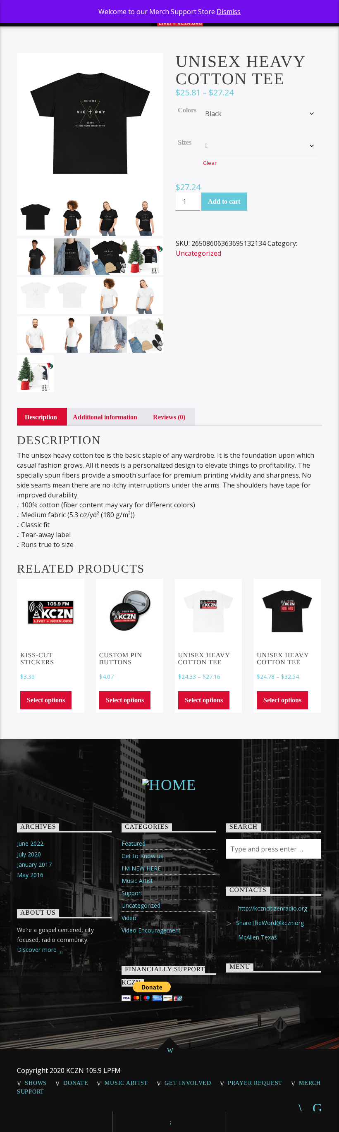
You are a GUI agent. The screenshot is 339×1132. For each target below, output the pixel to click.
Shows (36, 1083)
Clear (210, 162)
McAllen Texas (257, 937)
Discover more (37, 950)
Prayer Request (255, 1083)
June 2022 (30, 843)
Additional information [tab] (105, 417)
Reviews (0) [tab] (169, 417)
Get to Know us (142, 856)
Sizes (184, 142)
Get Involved (188, 1083)
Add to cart (224, 201)
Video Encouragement (151, 930)
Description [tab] (41, 417)
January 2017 (34, 864)
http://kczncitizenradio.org (272, 908)
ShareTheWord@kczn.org (270, 923)
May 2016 (30, 875)
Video (129, 918)
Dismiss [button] (229, 11)
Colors (187, 110)
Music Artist (137, 881)
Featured (134, 843)
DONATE (75, 1083)
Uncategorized (198, 253)
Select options (46, 700)
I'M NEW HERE (141, 868)
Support (132, 893)
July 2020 (29, 854)
